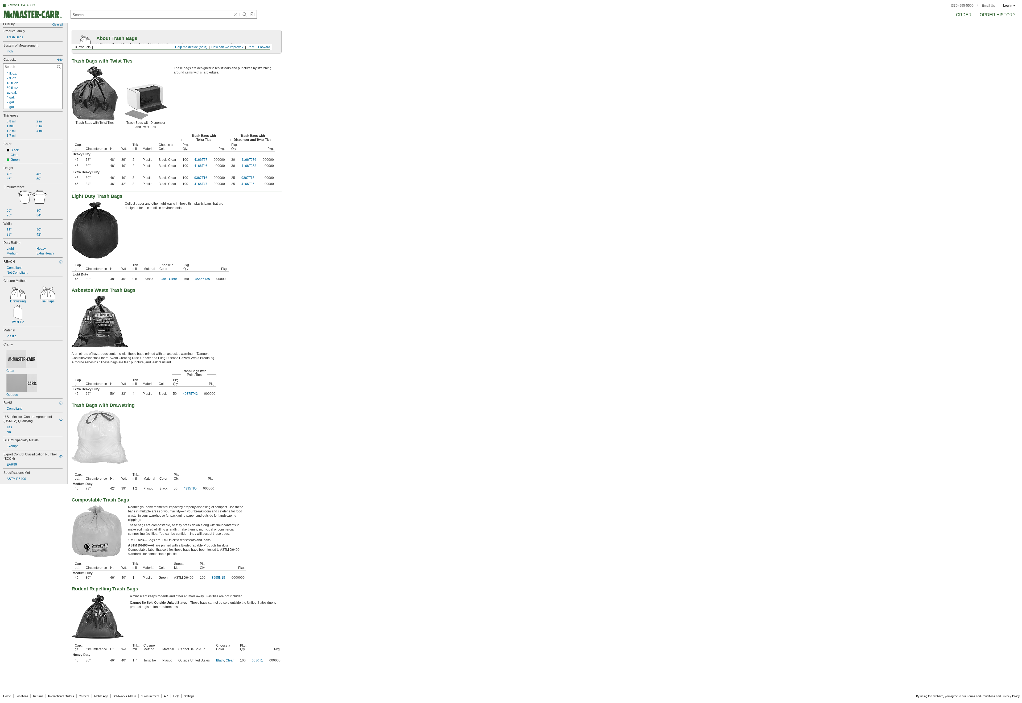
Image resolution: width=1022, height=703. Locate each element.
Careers (84, 696)
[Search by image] (252, 14)
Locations (22, 696)
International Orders (61, 696)
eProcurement (150, 696)
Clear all (57, 24)
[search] (58, 66)
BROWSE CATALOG (21, 5)
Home (7, 696)
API (166, 696)
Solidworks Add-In (124, 696)
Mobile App (101, 696)
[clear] (235, 14)
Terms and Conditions (981, 696)
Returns (38, 696)
